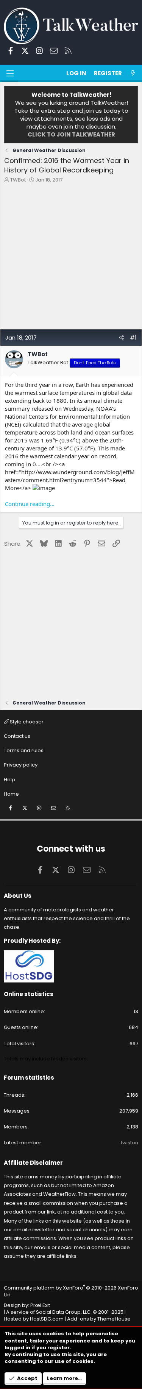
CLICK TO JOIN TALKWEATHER (71, 134)
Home (11, 794)
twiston (129, 1142)
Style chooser (26, 721)
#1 (133, 337)
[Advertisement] (71, 258)
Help (9, 779)
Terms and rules (24, 750)
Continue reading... (30, 503)
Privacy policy (20, 764)
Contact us (17, 736)
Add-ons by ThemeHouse (99, 1318)
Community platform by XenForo (71, 1291)
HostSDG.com (47, 1318)
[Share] (121, 337)
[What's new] (133, 73)
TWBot (18, 179)
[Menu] (10, 73)
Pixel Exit (40, 1305)
